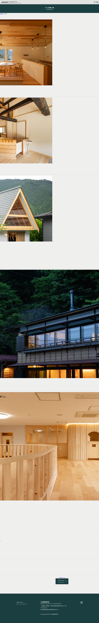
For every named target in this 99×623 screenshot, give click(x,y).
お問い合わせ (19, 602)
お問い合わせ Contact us (62, 581)
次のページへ (62, 577)
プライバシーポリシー (22, 604)
